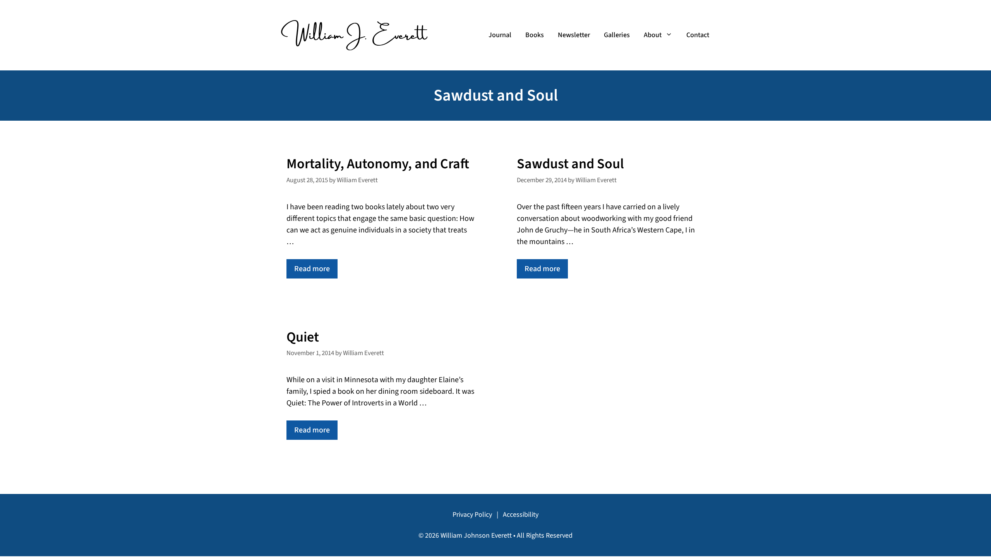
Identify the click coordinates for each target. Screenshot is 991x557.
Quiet (302, 337)
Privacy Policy (472, 514)
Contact (697, 35)
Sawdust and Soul (570, 164)
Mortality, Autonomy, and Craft (377, 164)
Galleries (617, 35)
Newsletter (574, 35)
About (653, 35)
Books (534, 35)
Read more (312, 268)
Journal (500, 35)
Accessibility (520, 514)
